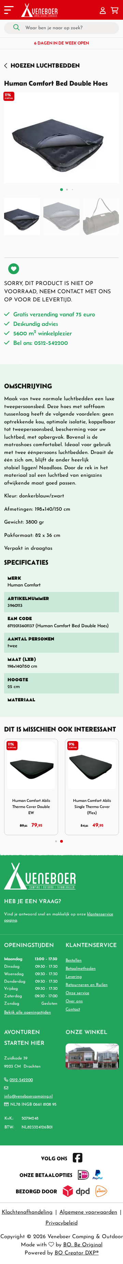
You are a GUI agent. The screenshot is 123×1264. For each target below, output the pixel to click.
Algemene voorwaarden (88, 1212)
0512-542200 (21, 1080)
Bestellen (74, 961)
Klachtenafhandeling (27, 1212)
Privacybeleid (61, 1223)
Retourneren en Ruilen (87, 985)
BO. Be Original (82, 1245)
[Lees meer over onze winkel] (92, 1056)
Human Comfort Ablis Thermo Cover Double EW (31, 806)
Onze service (77, 993)
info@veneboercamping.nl (28, 1096)
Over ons (74, 1001)
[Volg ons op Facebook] (77, 1158)
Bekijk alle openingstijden (27, 1013)
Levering (74, 977)
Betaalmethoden (81, 969)
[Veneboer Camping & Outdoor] (39, 10)
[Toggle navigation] (8, 11)
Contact (73, 1009)
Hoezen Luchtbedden (45, 65)
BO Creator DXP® (77, 1253)
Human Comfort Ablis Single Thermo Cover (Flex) (92, 806)
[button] (103, 11)
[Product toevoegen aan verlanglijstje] (13, 268)
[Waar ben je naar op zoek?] (16, 27)
